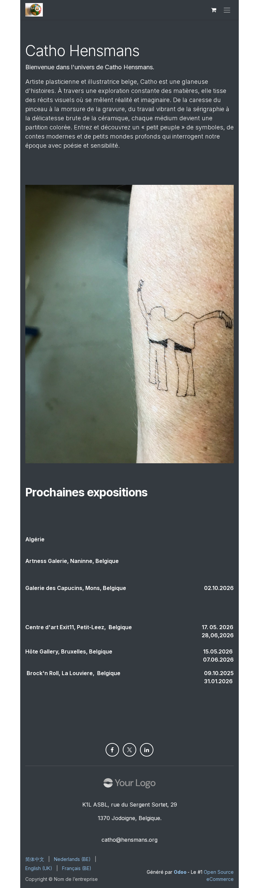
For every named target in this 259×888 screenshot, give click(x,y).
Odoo (181, 872)
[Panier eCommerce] (213, 10)
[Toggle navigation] (227, 10)
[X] (129, 750)
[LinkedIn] (146, 750)
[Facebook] (112, 750)
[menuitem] (34, 859)
